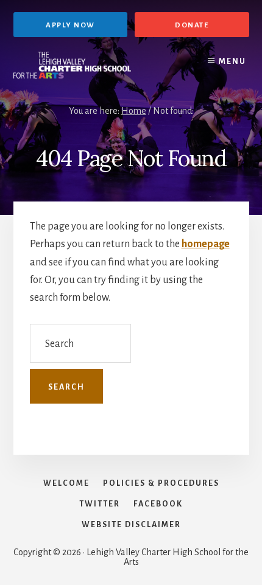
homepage (206, 244)
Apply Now (70, 25)
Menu (232, 61)
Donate (191, 25)
